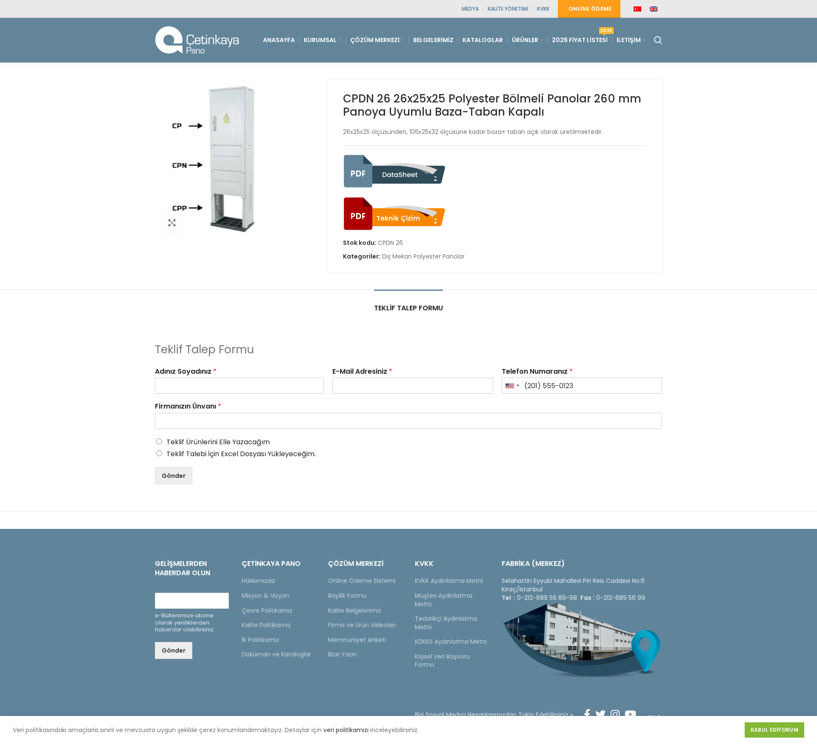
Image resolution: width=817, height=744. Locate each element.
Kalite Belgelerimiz (354, 610)
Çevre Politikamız (267, 610)
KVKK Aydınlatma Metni (449, 580)
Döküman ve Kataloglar (276, 654)
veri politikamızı (346, 730)
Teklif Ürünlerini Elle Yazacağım (218, 442)
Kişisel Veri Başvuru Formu (442, 660)
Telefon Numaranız (537, 371)
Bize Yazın (342, 654)
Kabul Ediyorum (774, 729)
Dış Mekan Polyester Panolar (423, 256)
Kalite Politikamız (266, 625)
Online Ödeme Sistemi (361, 580)
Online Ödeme (590, 9)
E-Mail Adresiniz (362, 371)
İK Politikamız (260, 640)
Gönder (174, 475)
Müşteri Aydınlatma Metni (443, 599)
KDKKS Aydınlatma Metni (451, 641)
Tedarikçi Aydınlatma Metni (446, 622)
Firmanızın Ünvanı (188, 406)
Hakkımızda (258, 580)
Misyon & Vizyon (265, 595)
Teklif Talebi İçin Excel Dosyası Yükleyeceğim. (241, 454)
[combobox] (512, 385)
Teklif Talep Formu (408, 308)
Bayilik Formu (347, 595)
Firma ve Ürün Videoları (362, 625)
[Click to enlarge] (172, 222)
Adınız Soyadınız (186, 371)
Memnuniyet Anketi (357, 640)
